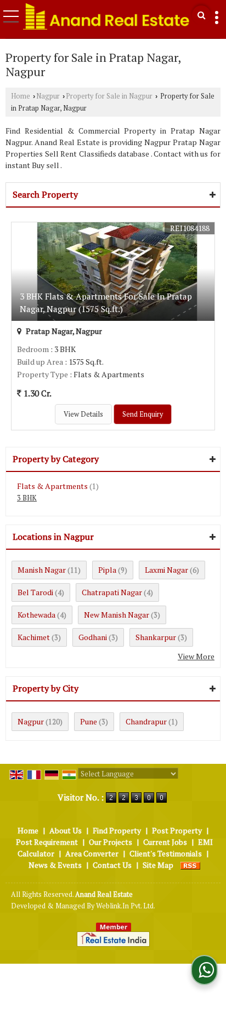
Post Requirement (47, 842)
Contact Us (112, 865)
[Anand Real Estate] (106, 16)
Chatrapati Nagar (112, 592)
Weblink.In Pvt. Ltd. (125, 906)
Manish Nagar (42, 570)
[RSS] (190, 865)
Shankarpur (155, 637)
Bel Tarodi (35, 592)
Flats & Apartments (52, 486)
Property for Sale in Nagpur (109, 96)
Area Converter (91, 853)
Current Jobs (165, 842)
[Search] (201, 15)
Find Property (117, 830)
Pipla (107, 570)
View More (196, 656)
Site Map (158, 865)
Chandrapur (146, 721)
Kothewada (36, 614)
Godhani (92, 637)
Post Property (177, 830)
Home (20, 96)
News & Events (55, 865)
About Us (65, 830)
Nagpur (48, 96)
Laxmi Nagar (166, 570)
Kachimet (34, 637)
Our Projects (110, 842)
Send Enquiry (142, 414)
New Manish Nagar (116, 614)
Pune (88, 721)
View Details (83, 414)
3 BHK (27, 498)
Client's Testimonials (165, 853)
